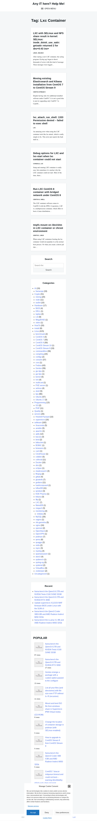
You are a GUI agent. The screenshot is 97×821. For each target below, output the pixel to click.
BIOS (38, 308)
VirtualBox (40, 568)
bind (37, 440)
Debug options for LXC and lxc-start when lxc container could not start (48, 156)
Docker (39, 462)
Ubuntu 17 (40, 400)
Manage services (33, 806)
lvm (37, 380)
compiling (40, 354)
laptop (38, 314)
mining (38, 297)
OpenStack (40, 531)
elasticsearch (41, 471)
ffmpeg (38, 474)
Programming (40, 403)
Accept (33, 812)
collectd (39, 460)
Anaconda (40, 425)
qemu (38, 540)
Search (49, 270)
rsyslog (39, 551)
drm (37, 465)
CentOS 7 (40, 340)
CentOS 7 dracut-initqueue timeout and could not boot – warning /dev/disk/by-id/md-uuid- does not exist (48, 777)
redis (38, 545)
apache (39, 431)
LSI (37, 317)
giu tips (39, 371)
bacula (38, 437)
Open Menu (50, 9)
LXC (34, 127)
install (36, 328)
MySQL (39, 517)
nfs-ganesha (41, 522)
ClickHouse (40, 454)
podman (39, 537)
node (38, 300)
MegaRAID (40, 320)
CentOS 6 (40, 337)
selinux (41, 53)
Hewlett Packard (42, 417)
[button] (69, 786)
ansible (39, 428)
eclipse (39, 468)
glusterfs (39, 480)
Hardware (38, 305)
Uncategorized (40, 574)
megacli (39, 508)
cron (37, 363)
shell (43, 199)
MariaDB (39, 505)
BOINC (39, 445)
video (38, 323)
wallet (38, 303)
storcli (38, 557)
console (36, 163)
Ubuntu (39, 397)
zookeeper (40, 571)
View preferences (62, 812)
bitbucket (39, 442)
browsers (39, 448)
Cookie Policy (47, 818)
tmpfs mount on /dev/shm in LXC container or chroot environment (48, 228)
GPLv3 (72, 817)
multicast (39, 383)
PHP (38, 408)
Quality (37, 411)
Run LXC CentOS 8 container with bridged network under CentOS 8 (47, 192)
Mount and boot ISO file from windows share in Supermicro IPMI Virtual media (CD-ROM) (48, 709)
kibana (38, 497)
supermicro (40, 420)
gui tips (39, 374)
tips (37, 394)
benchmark (40, 334)
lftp (37, 500)
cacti (38, 451)
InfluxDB (39, 488)
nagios (38, 520)
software (38, 423)
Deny (47, 812)
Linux (35, 53)
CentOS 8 (36, 199)
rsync (38, 548)
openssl (39, 528)
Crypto (37, 294)
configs (39, 357)
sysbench (40, 560)
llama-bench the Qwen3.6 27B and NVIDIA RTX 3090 (53, 662)
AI (35, 288)
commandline (41, 351)
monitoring (40, 511)
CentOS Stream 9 (39, 92)
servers (37, 414)
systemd (39, 565)
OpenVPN (40, 534)
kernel (38, 377)
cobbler (39, 457)
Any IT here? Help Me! (49, 3)
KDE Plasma (41, 494)
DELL (38, 311)
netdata (40, 514)
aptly (38, 434)
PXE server (40, 385)
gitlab (38, 477)
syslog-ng (40, 562)
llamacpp (39, 291)
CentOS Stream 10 (43, 345)
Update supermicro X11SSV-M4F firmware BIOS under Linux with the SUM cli (48, 606)
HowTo (37, 325)
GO (37, 405)
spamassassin (42, 554)
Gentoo (36, 235)
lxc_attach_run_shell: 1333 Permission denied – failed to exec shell (48, 120)
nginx (38, 525)
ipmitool (39, 491)
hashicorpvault (42, 485)
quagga (39, 542)
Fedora (39, 365)
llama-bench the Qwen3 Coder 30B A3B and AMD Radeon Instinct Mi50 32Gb (49, 614)
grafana (39, 482)
